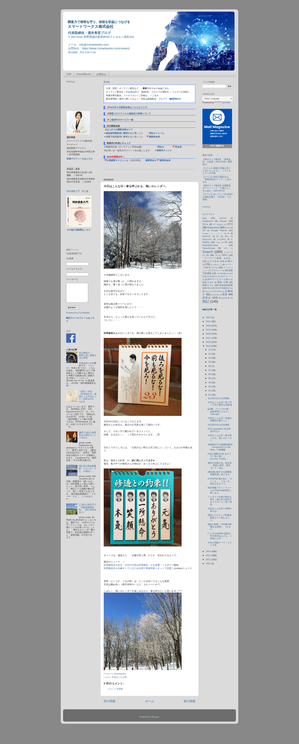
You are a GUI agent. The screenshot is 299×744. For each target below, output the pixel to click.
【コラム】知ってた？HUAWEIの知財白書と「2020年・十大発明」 (217, 196)
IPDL (227, 236)
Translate (225, 102)
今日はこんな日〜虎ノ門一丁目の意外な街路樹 (220, 403)
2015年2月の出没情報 (218, 425)
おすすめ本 (213, 261)
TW (231, 252)
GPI (204, 230)
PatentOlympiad (210, 245)
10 (209, 358)
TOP (68, 74)
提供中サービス (226, 276)
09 (209, 362)
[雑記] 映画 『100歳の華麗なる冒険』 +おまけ (219, 526)
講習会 (206, 297)
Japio (218, 242)
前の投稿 (189, 701)
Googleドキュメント (212, 233)
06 (209, 374)
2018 (208, 334)
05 (209, 378)
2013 (208, 555)
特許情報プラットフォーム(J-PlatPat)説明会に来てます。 (220, 490)
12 (209, 349)
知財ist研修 (217, 291)
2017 (208, 338)
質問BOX (176, 99)
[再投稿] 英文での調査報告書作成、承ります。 (220, 473)
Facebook (131, 92)
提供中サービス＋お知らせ (219, 279)
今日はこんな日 (119, 677)
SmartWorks (83, 74)
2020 (208, 326)
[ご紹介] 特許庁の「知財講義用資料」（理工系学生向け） (87, 508)
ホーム (149, 701)
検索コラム (208, 285)
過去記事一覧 (210, 309)
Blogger (155, 717)
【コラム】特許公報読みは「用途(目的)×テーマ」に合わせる (216, 179)
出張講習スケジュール (117, 160)
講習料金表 (165, 160)
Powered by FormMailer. (78, 313)
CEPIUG (222, 218)
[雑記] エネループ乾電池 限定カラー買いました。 (221, 517)
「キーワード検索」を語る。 (217, 258)
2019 (208, 330)
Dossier (223, 221)
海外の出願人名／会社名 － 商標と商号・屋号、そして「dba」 (220, 465)
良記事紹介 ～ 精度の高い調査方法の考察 (87, 355)
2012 (208, 559)
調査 (225, 294)
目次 (207, 291)
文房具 (210, 282)
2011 (208, 563)
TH (225, 252)
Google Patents (219, 230)
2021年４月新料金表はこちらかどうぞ (128, 107)
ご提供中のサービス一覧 (121, 120)
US (207, 255)
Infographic (207, 239)
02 (209, 390)
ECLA (205, 224)
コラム (214, 267)
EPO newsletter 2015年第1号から (219, 430)
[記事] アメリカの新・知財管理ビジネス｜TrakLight (219, 411)
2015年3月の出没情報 (218, 398)
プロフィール (217, 270)
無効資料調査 (226, 285)
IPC (217, 236)
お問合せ (101, 74)
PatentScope (208, 248)
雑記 (205, 301)
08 (209, 366)
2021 (208, 321)
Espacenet (213, 227)
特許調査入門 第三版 (77, 191)
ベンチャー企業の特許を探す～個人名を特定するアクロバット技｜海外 (220, 501)
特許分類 (211, 288)
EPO (230, 224)
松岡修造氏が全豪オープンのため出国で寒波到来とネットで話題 (137, 568)
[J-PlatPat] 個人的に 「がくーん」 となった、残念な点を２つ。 (220, 481)
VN (216, 255)
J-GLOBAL (221, 239)
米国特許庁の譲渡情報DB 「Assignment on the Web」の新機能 (220, 447)
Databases (207, 221)
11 (209, 354)
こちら (165, 88)
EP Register (218, 224)
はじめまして (216, 265)
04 (209, 382)
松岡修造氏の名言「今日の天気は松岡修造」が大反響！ (133, 565)
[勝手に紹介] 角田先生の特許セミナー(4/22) (87, 435)
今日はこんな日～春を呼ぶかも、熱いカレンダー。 (220, 438)
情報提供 (213, 276)
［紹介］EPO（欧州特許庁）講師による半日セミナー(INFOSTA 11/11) (87, 396)
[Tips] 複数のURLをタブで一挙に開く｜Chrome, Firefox (219, 456)
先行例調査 (221, 273)
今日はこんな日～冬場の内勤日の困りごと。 (220, 419)
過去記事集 (224, 298)
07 (209, 370)
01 (209, 395)
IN (228, 233)
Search (207, 252)
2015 (208, 346)
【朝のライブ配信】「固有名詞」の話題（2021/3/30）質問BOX (217, 161)
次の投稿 (109, 701)
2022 (208, 317)
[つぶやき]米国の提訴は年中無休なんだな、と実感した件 (220, 536)
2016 (208, 342)
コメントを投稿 (115, 689)
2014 (208, 551)
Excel (227, 228)
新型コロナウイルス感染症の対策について (130, 113)
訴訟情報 (215, 295)
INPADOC (206, 236)
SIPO (226, 248)
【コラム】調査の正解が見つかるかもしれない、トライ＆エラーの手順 (216, 170)
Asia (204, 218)
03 (209, 386)
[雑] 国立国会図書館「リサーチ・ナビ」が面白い (87, 468)
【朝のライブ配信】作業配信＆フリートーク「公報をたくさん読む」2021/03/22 (216, 188)
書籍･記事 (222, 282)
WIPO (225, 255)
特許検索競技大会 (225, 288)
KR (226, 242)
